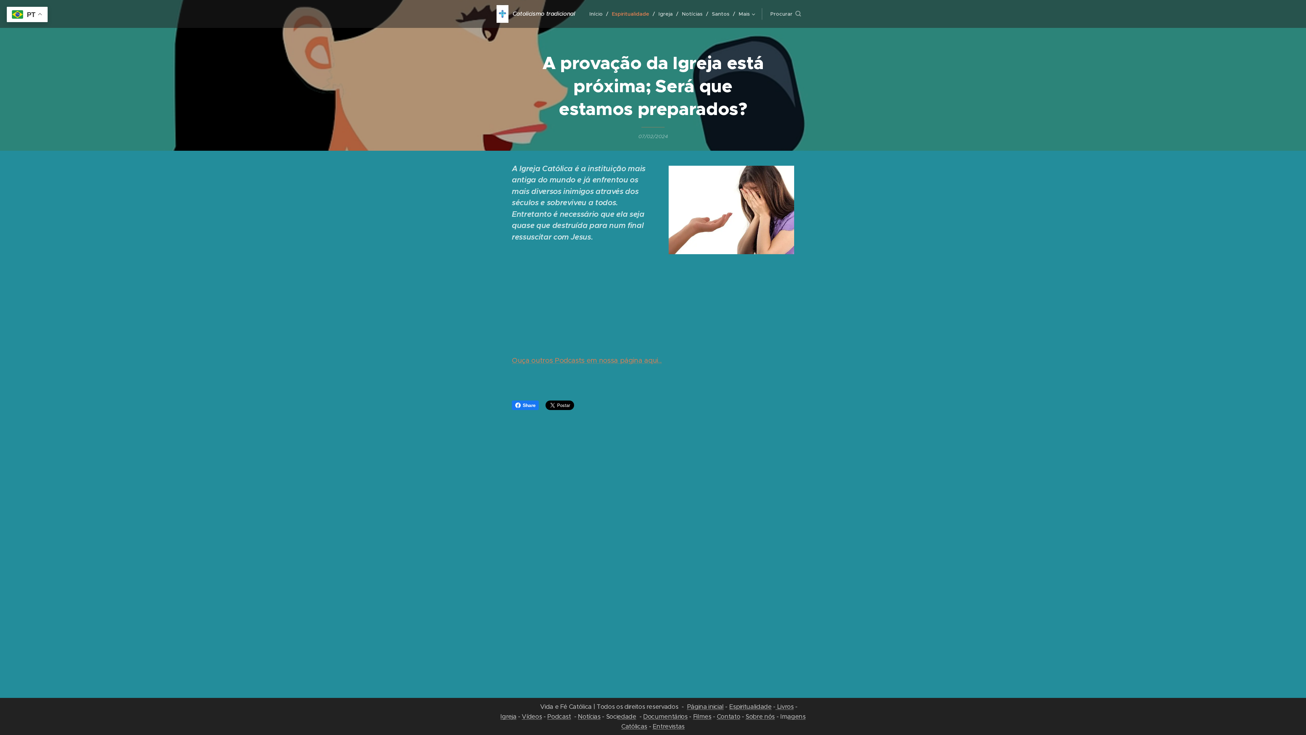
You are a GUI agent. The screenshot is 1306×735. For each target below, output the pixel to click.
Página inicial (705, 706)
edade (626, 716)
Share (529, 405)
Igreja (508, 716)
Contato (728, 716)
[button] (785, 13)
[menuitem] (598, 13)
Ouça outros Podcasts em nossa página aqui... (587, 360)
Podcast (559, 716)
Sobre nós (760, 716)
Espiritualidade (750, 706)
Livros (784, 706)
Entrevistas (669, 726)
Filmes (702, 716)
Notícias (589, 716)
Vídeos (532, 716)
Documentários (665, 716)
